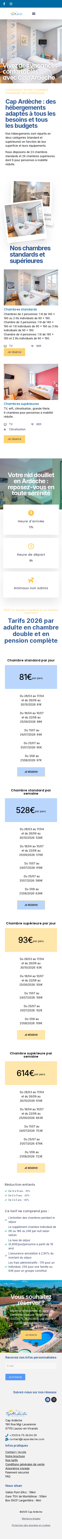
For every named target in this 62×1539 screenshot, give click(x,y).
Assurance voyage (17, 1468)
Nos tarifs (11, 1460)
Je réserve (31, 771)
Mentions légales (31, 1518)
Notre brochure (15, 1456)
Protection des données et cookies (31, 1525)
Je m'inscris (15, 1377)
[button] (33, 13)
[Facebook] (47, 1399)
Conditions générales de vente (25, 1464)
